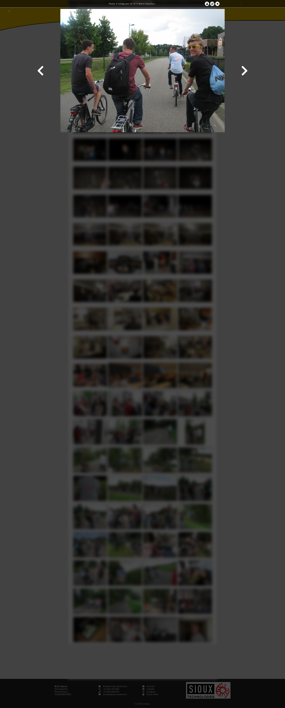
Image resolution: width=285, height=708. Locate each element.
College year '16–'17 (127, 3)
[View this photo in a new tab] (212, 3)
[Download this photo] (207, 3)
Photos (112, 3)
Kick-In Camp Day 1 (147, 3)
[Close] (217, 3)
